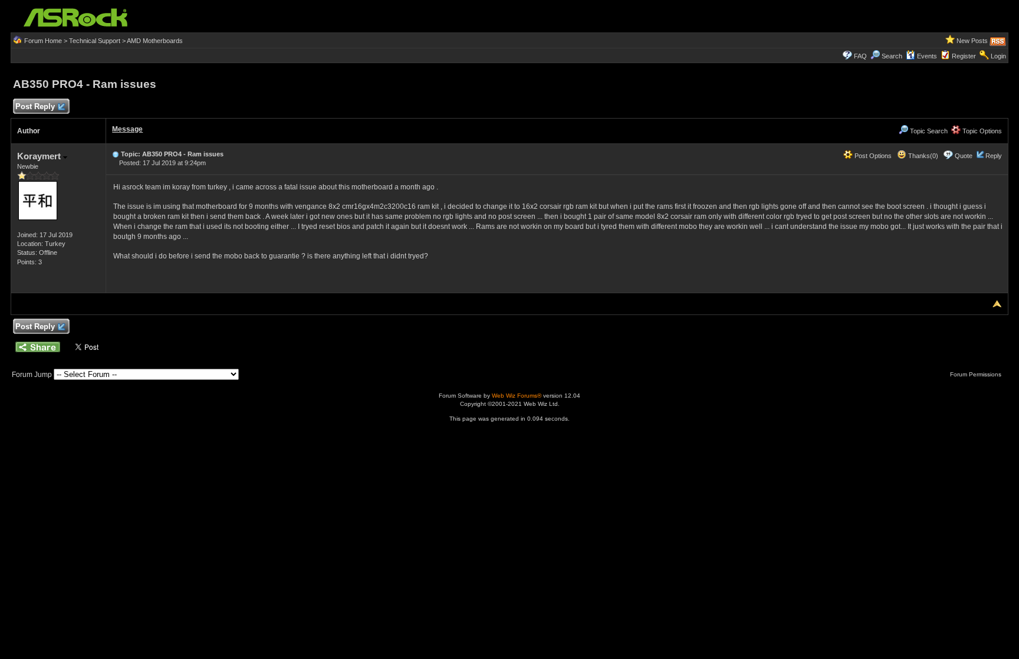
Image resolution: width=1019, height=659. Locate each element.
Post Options (872, 155)
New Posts (972, 40)
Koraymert (40, 156)
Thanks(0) (922, 155)
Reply (993, 155)
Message (127, 129)
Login (998, 56)
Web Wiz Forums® (516, 395)
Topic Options (981, 131)
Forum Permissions (976, 374)
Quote (963, 155)
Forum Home (43, 40)
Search (892, 56)
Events (927, 56)
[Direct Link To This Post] (115, 154)
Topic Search (928, 131)
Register (964, 56)
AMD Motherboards (155, 40)
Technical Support (94, 40)
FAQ (860, 56)
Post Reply (35, 106)
